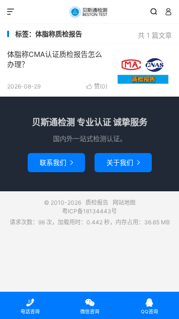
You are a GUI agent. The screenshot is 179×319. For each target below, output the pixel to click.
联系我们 (56, 162)
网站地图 (124, 202)
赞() (96, 86)
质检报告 (89, 12)
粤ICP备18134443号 (89, 211)
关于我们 (123, 162)
